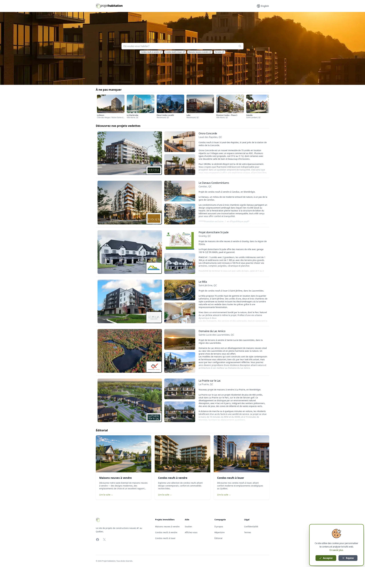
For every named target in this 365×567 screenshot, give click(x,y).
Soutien (188, 526)
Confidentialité (251, 526)
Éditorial (218, 538)
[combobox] (182, 46)
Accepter (327, 558)
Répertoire (219, 532)
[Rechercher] (240, 46)
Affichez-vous (191, 532)
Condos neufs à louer (173, 52)
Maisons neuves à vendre (198, 52)
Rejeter (349, 558)
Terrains (218, 52)
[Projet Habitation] (109, 6)
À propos (218, 526)
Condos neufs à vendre (150, 52)
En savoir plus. (336, 550)
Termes (247, 532)
